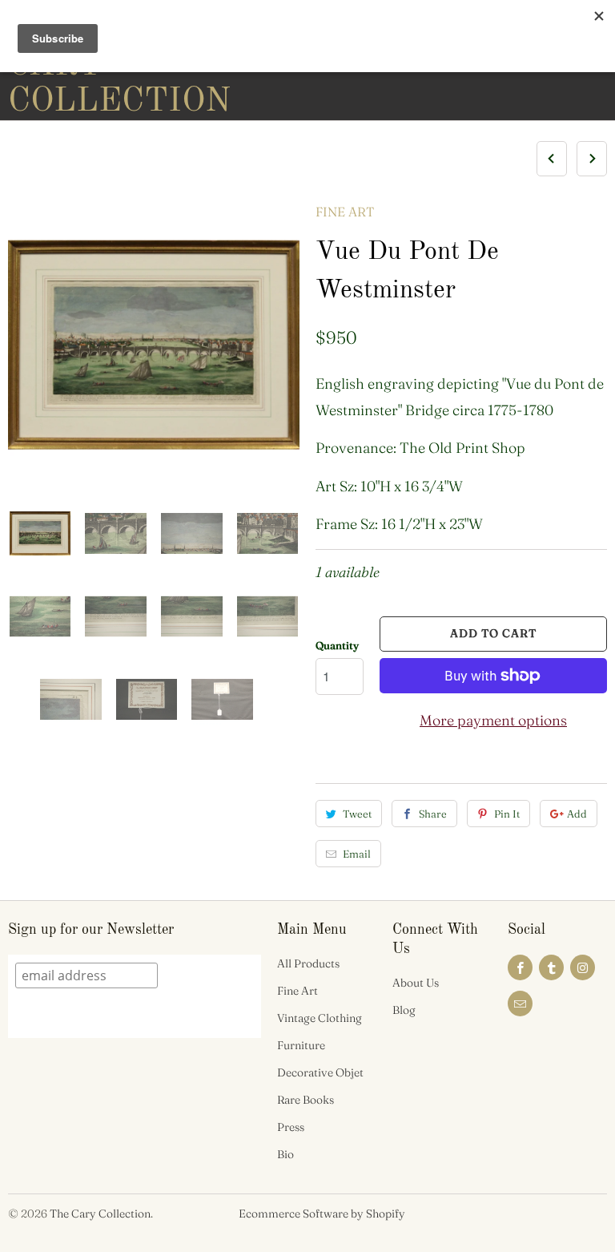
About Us (415, 982)
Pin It (507, 813)
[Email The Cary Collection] (520, 1003)
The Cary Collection (100, 1213)
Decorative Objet (320, 1072)
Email (357, 853)
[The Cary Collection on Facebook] (520, 967)
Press (290, 1127)
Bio (285, 1154)
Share (433, 813)
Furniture (301, 1045)
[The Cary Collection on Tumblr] (551, 967)
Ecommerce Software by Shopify (322, 1213)
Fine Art (345, 212)
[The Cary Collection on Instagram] (582, 967)
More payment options (493, 720)
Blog (404, 1010)
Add (577, 813)
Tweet (357, 813)
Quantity (337, 645)
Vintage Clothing (319, 1018)
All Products (308, 963)
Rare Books (305, 1099)
